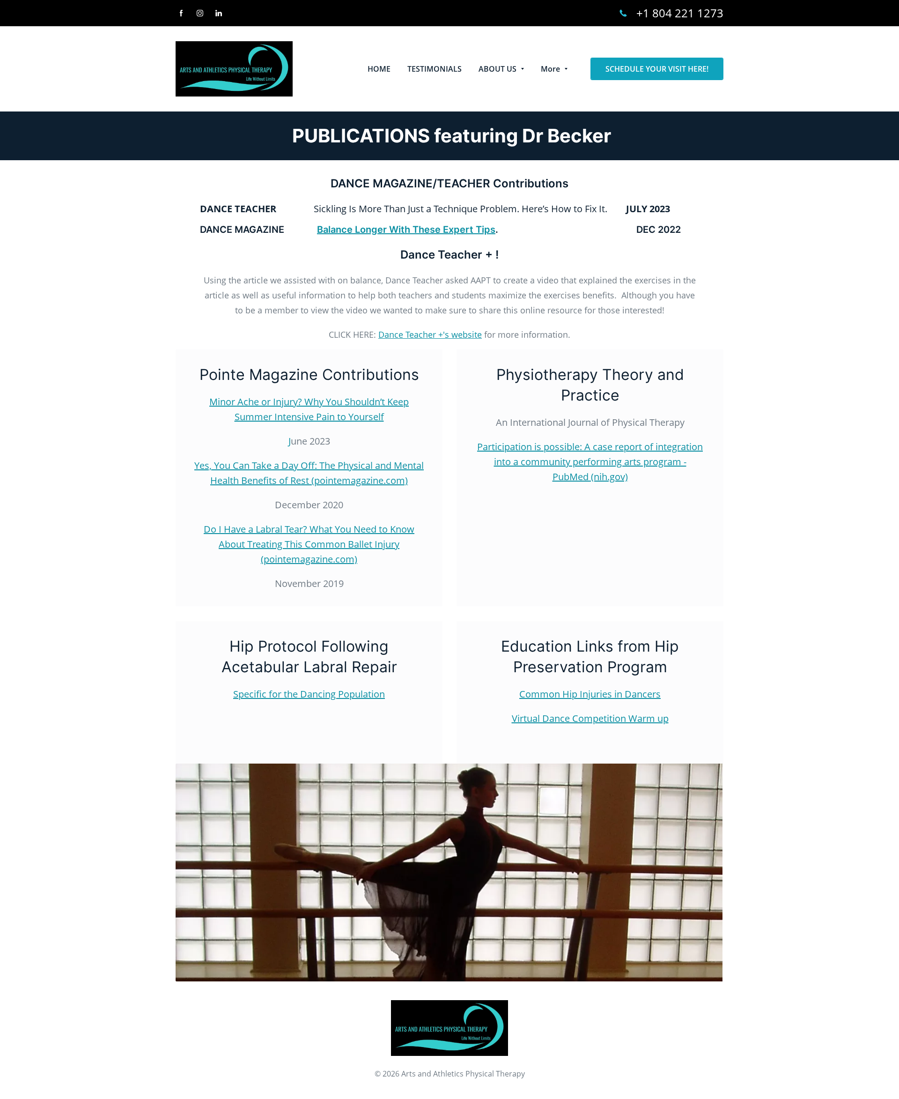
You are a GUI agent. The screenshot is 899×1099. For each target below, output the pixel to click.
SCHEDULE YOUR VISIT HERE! (656, 69)
